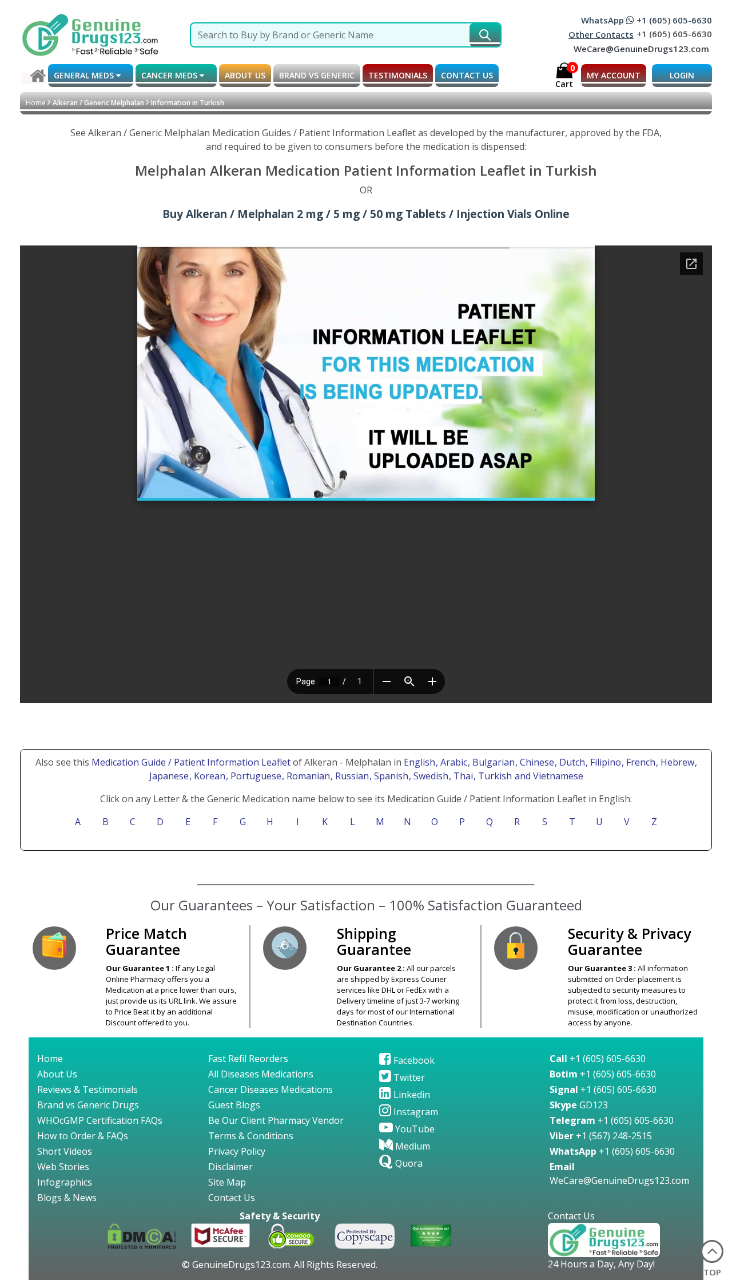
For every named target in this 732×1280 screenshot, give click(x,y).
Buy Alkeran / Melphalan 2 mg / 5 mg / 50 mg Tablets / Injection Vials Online (366, 213)
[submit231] (485, 34)
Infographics (64, 1182)
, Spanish (390, 776)
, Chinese (535, 762)
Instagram (414, 1111)
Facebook (413, 1060)
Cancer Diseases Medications (270, 1089)
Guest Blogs (234, 1105)
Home (36, 103)
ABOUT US (245, 75)
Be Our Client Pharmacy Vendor (276, 1120)
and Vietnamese (547, 776)
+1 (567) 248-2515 (601, 1136)
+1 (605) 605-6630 (598, 1058)
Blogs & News (67, 1197)
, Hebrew (676, 762)
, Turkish (494, 776)
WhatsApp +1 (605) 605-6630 (646, 20)
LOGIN (682, 75)
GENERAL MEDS (85, 75)
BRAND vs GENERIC (317, 75)
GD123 (579, 1105)
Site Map (227, 1182)
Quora (408, 1163)
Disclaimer (230, 1166)
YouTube (414, 1129)
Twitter (408, 1077)
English (419, 762)
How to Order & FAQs (82, 1136)
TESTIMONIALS (397, 75)
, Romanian (307, 776)
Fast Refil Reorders (248, 1058)
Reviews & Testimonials (87, 1089)
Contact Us (231, 1197)
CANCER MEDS (170, 75)
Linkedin (410, 1094)
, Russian (351, 776)
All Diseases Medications (260, 1074)
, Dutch (571, 762)
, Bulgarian (492, 762)
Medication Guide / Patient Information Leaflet (191, 762)
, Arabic (453, 762)
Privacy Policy (236, 1151)
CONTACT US (467, 75)
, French (640, 762)
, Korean (208, 776)
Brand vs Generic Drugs (88, 1105)
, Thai (462, 776)
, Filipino (604, 762)
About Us (57, 1074)
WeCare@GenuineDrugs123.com (641, 48)
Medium (411, 1146)
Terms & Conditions (250, 1136)
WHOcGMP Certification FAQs (99, 1120)
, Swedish (430, 776)
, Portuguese (255, 776)
